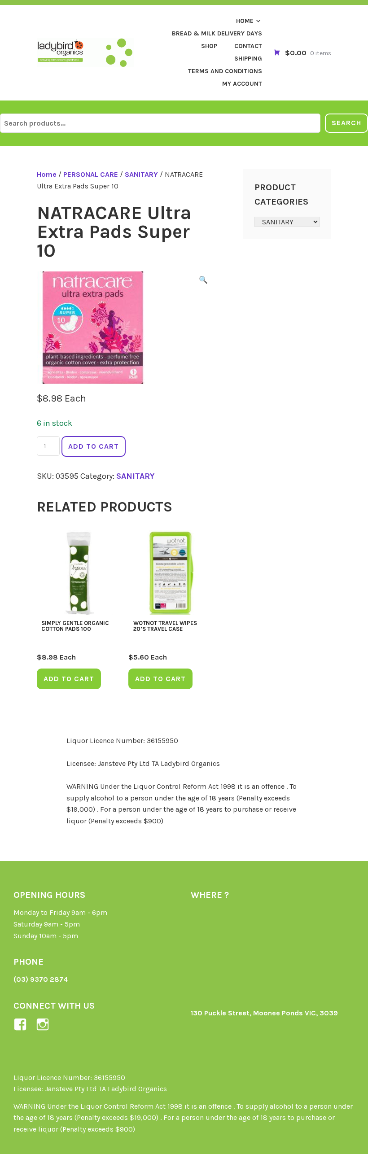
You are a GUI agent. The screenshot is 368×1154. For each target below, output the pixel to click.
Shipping (248, 58)
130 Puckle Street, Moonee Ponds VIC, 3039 (264, 1013)
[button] (203, 281)
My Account (242, 83)
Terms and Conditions (225, 71)
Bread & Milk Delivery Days (217, 33)
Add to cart (93, 446)
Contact (248, 46)
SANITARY (141, 174)
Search (346, 122)
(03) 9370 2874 (40, 979)
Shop (209, 46)
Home (245, 21)
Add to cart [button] (69, 678)
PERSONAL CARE (90, 174)
